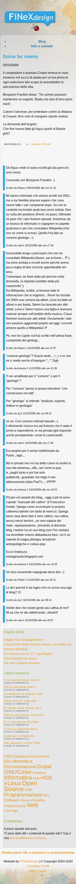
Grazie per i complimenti (19, 735)
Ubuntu (25, 800)
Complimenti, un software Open (23, 693)
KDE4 (37, 778)
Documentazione (20, 766)
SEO (46, 795)
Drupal (44, 766)
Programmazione (23, 794)
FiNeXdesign (29, 861)
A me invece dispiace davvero (22, 679)
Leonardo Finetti (38, 866)
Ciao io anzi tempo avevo (19, 686)
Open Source (20, 786)
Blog (42, 41)
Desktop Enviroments (31, 756)
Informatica (18, 777)
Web (32, 805)
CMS (8, 756)
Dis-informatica (18, 761)
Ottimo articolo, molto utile (20, 700)
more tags (11, 810)
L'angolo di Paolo (40, 144)
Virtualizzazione (15, 806)
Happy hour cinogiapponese (23, 639)
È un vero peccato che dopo (21, 721)
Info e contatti (42, 46)
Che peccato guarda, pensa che (24, 714)
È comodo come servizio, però (23, 707)
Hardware (39, 772)
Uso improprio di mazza (20, 658)
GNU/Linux (18, 772)
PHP (29, 790)
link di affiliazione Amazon (28, 838)
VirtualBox (38, 800)
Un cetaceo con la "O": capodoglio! (28, 653)
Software (11, 800)
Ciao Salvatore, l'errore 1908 (22, 742)
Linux (14, 783)
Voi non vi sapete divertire (22, 663)
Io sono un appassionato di (20, 728)
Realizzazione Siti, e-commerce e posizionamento (38, 852)
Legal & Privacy (38, 870)
